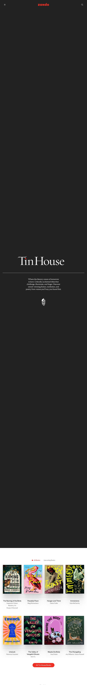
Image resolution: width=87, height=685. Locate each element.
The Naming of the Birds (12, 601)
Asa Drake (53, 654)
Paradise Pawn (33, 601)
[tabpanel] (43, 614)
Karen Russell (79, 654)
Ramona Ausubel (12, 654)
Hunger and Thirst (54, 601)
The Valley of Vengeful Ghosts (33, 653)
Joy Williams (70, 654)
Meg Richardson (33, 603)
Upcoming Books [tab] (49, 560)
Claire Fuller (54, 603)
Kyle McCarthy (75, 603)
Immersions (74, 601)
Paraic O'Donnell (12, 608)
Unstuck (12, 652)
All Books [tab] (37, 560)
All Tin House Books (43, 665)
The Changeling (75, 652)
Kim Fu (33, 657)
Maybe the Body (54, 652)
